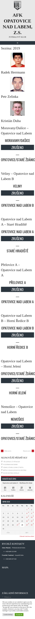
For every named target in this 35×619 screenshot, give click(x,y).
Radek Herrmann (13, 72)
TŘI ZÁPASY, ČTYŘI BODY (11, 461)
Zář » (26, 532)
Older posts (6, 451)
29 (27, 525)
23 (31, 521)
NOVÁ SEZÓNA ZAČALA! (11, 473)
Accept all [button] (19, 614)
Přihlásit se (7, 597)
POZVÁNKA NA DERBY (10, 464)
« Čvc (8, 532)
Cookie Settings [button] (8, 614)
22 (27, 521)
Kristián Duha (11, 121)
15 (27, 517)
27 (17, 525)
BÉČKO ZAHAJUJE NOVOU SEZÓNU (14, 470)
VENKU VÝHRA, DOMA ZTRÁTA (13, 467)
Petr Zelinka (9, 97)
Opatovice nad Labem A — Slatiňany (14, 483)
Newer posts (28, 451)
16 (31, 517)
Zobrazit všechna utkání (27, 536)
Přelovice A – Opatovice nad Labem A (16, 270)
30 (31, 525)
